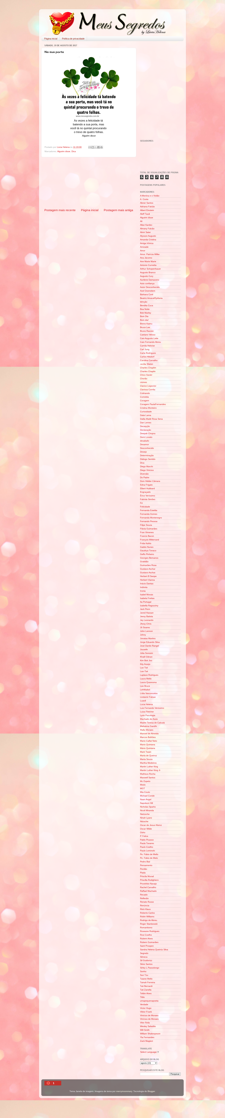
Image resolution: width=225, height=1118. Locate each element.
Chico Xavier (146, 375)
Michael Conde (147, 796)
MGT (142, 788)
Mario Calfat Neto (148, 741)
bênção (143, 302)
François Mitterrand (149, 540)
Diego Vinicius (147, 470)
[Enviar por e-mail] (89, 147)
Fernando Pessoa (148, 521)
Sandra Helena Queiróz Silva (154, 949)
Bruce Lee (145, 327)
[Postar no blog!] (92, 147)
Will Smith (145, 1030)
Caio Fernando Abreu (150, 342)
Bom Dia (144, 316)
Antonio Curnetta (148, 265)
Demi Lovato (146, 437)
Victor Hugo (145, 1008)
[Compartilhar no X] (95, 147)
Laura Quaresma (148, 682)
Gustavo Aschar (147, 569)
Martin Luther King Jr (150, 770)
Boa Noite (145, 309)
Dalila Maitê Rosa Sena (151, 419)
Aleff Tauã (145, 214)
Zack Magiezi (146, 1041)
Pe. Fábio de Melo (149, 858)
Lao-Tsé (144, 671)
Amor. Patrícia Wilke (149, 254)
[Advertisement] (88, 182)
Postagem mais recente (60, 210)
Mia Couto (145, 792)
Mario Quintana (147, 744)
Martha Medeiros (148, 763)
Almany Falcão (147, 228)
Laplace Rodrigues (149, 675)
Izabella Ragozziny (149, 605)
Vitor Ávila (145, 1023)
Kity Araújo (145, 664)
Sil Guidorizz (146, 960)
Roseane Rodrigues (149, 931)
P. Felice (144, 836)
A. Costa (144, 199)
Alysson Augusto (148, 236)
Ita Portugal (145, 602)
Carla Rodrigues (148, 353)
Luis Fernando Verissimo (152, 708)
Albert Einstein (147, 210)
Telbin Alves (146, 993)
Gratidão (144, 561)
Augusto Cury (146, 276)
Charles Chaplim (148, 368)
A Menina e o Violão (149, 196)
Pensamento (146, 865)
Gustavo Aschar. (148, 572)
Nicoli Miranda (147, 810)
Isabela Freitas (147, 598)
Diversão (144, 474)
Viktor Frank (146, 1012)
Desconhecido (147, 448)
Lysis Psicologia (147, 715)
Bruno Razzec (147, 331)
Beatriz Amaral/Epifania (151, 298)
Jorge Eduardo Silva (150, 642)
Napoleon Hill (146, 803)
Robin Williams (147, 916)
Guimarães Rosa (148, 565)
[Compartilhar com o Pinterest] (101, 147)
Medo (143, 785)
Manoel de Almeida (149, 733)
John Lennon (146, 631)
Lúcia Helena (146, 704)
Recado (144, 895)
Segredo (144, 953)
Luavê (143, 701)
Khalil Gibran (146, 657)
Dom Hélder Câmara (150, 481)
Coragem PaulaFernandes (153, 404)
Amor (142, 250)
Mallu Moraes (146, 730)
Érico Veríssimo (147, 496)
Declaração (145, 430)
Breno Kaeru (146, 324)
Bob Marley (145, 313)
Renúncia (144, 905)
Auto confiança (147, 283)
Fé (141, 503)
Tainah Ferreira (147, 982)
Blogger (151, 1091)
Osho (142, 832)
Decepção (145, 426)
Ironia (143, 591)
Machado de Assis (149, 719)
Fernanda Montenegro (151, 518)
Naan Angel (145, 799)
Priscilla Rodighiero (149, 880)
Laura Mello (146, 679)
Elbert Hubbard (147, 488)
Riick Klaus (145, 909)
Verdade (144, 1004)
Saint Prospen (147, 946)
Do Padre (144, 477)
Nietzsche (145, 814)
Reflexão (144, 898)
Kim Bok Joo (146, 660)
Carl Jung (144, 349)
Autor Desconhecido (150, 287)
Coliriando (145, 393)
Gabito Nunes (146, 547)
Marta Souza (146, 759)
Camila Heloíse (147, 346)
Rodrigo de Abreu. (149, 920)
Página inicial (50, 38)
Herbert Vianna (147, 580)
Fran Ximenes (147, 532)
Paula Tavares (147, 843)
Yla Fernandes (147, 1037)
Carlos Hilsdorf (147, 357)
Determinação (147, 455)
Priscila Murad (147, 876)
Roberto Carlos (147, 913)
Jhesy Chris (145, 624)
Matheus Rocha (147, 774)
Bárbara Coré (146, 294)
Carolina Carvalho (149, 360)
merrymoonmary (124, 1091)
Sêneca (143, 957)
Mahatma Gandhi (148, 726)
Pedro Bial (145, 862)
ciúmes (143, 382)
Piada (143, 873)
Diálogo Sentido (147, 459)
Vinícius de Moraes (149, 1019)
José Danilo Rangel (149, 646)
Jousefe (144, 649)
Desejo (143, 452)
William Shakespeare (150, 1034)
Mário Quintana (147, 748)
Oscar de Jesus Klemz (151, 825)
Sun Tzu (144, 975)
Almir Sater (145, 232)
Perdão (143, 869)
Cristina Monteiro (148, 408)
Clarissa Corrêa (147, 389)
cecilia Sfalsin (146, 364)
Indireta (143, 587)
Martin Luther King (149, 766)
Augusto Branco (148, 272)
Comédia (144, 397)
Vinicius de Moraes (149, 1015)
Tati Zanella (145, 990)
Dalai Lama (145, 415)
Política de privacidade (73, 38)
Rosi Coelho (146, 935)
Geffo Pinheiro (147, 554)
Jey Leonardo (146, 620)
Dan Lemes (145, 422)
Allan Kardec (146, 225)
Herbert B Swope (148, 576)
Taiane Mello (146, 979)
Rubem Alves (146, 938)
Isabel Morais (146, 594)
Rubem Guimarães (149, 942)
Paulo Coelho (146, 847)
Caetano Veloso (147, 335)
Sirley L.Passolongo (149, 968)
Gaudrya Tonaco (148, 550)
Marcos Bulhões (148, 737)
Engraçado (145, 492)
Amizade (144, 247)
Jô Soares (145, 627)
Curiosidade (146, 411)
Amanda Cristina (148, 239)
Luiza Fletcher (147, 712)
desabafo (144, 441)
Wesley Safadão (148, 1026)
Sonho (143, 971)
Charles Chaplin (148, 371)
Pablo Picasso (147, 840)
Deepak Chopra (147, 433)
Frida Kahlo (145, 543)
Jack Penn (145, 609)
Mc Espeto (145, 781)
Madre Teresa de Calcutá (152, 723)
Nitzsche (144, 821)
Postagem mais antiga (118, 210)
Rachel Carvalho (148, 887)
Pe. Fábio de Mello (149, 854)
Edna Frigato (146, 485)
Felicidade (145, 507)
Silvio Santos (146, 964)
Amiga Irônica (146, 243)
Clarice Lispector (148, 386)
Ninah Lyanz (146, 818)
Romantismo (146, 927)
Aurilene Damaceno (149, 280)
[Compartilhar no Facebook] (98, 147)
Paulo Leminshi (147, 851)
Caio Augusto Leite (149, 338)
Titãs (142, 997)
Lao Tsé (144, 668)
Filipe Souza (146, 525)
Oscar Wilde (146, 829)
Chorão (143, 378)
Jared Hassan (147, 613)
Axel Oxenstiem (147, 291)
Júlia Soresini (146, 653)
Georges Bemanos (149, 558)
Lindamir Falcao (148, 697)
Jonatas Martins (148, 638)
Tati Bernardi (146, 986)
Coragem (144, 400)
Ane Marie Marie (148, 261)
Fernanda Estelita (148, 510)
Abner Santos (146, 203)
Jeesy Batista (146, 616)
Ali (141, 221)
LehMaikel (145, 690)
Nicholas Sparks (148, 807)
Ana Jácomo (146, 258)
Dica (73, 151)
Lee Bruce (145, 686)
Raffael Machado (148, 891)
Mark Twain (145, 752)
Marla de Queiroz (148, 755)
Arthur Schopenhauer (150, 269)
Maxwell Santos (147, 777)
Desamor (144, 444)
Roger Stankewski (149, 924)
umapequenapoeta (149, 1001)
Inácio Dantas (146, 583)
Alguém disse (63, 151)
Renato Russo (147, 902)
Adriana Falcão (147, 206)
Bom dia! (144, 320)
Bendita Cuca (146, 305)
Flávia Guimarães (148, 529)
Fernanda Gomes (148, 514)
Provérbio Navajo (148, 884)
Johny (143, 635)
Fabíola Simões (147, 499)
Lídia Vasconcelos (149, 693)
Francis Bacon (147, 536)
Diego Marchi (146, 466)
